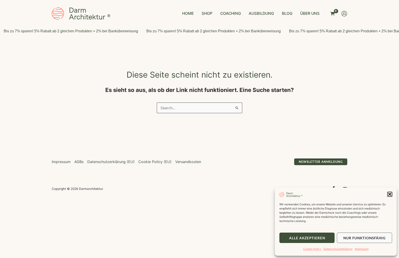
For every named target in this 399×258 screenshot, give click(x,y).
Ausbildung (261, 13)
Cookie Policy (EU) (155, 161)
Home (188, 13)
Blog (287, 13)
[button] (389, 194)
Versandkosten (188, 161)
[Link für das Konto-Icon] (344, 14)
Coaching (230, 13)
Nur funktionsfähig (364, 238)
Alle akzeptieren (307, 238)
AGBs (79, 161)
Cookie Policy (312, 249)
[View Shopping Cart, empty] (332, 13)
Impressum (362, 249)
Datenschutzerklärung (337, 249)
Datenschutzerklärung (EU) (111, 161)
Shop (207, 13)
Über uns (310, 13)
